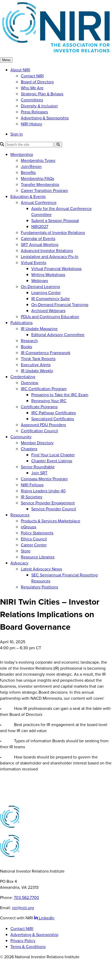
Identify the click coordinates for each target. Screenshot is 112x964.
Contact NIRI (32, 76)
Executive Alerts (36, 365)
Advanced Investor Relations (47, 251)
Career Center (34, 545)
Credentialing (22, 377)
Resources (19, 515)
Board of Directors (37, 82)
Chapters (29, 449)
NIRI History (31, 124)
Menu (6, 60)
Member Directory (37, 443)
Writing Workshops (48, 275)
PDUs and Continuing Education (50, 317)
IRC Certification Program (44, 389)
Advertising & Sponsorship (45, 118)
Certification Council (39, 431)
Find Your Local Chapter (53, 455)
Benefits (28, 173)
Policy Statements (37, 533)
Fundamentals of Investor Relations (53, 233)
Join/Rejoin (31, 166)
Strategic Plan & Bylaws (42, 94)
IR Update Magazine (39, 329)
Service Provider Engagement (48, 503)
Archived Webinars (48, 311)
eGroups (28, 527)
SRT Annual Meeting (39, 245)
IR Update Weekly (37, 371)
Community (21, 437)
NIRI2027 (39, 227)
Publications (21, 323)
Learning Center (46, 293)
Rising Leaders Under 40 (43, 491)
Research (29, 341)
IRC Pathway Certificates (53, 413)
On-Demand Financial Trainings (59, 305)
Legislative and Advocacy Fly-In (49, 257)
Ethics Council (34, 539)
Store (25, 551)
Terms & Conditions (28, 947)
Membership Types (38, 160)
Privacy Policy (22, 941)
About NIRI (20, 70)
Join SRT (39, 473)
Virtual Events (33, 263)
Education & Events (28, 197)
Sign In (16, 134)
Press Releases (34, 112)
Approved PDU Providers (43, 425)
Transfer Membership (40, 185)
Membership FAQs (37, 179)
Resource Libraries (37, 557)
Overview (29, 383)
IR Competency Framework (45, 353)
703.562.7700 (26, 898)
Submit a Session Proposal (55, 221)
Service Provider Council (53, 509)
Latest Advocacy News (41, 569)
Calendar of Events (38, 239)
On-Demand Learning (40, 287)
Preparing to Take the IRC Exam (59, 395)
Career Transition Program (44, 191)
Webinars (39, 281)
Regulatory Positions (39, 587)
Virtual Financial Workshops (56, 269)
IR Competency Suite (50, 299)
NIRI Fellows (32, 485)
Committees (32, 100)
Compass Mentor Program (44, 479)
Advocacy (19, 563)
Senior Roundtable (38, 467)
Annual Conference (39, 203)
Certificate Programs (39, 407)
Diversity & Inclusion (39, 106)
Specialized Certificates (52, 419)
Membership (21, 154)
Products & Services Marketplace (50, 521)
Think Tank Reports (38, 359)
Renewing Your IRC (48, 401)
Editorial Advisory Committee (57, 335)
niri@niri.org (23, 908)
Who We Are (32, 88)
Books (26, 347)
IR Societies (31, 497)
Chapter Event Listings (51, 461)
